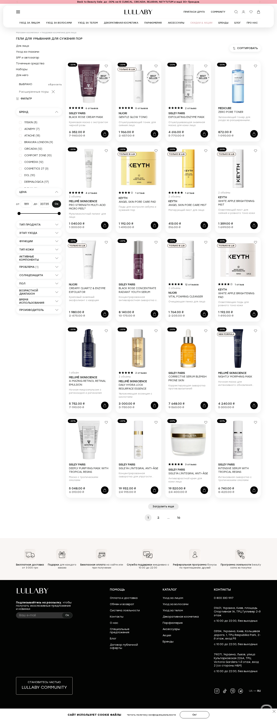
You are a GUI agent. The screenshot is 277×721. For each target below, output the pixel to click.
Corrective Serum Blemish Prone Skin (187, 376)
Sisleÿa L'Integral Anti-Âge (138, 466)
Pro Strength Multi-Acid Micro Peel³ (87, 205)
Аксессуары (171, 629)
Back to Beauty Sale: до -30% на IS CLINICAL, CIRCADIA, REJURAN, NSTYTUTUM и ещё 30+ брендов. (138, 2)
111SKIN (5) (30, 122)
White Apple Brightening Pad (236, 293)
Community (218, 12)
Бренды (168, 641)
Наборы (22, 69)
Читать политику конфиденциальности (151, 715)
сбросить (55, 84)
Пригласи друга (194, 12)
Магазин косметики (27, 32)
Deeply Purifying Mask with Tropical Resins (88, 468)
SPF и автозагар (27, 57)
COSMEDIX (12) (33, 162)
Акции (167, 635)
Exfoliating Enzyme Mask (186, 115)
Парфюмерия (173, 623)
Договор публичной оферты (124, 646)
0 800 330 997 (223, 598)
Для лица (22, 46)
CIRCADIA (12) (33, 148)
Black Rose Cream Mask (86, 115)
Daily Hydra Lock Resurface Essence (133, 385)
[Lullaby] (138, 12)
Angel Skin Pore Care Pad (137, 199)
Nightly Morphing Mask (235, 374)
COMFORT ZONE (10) (38, 155)
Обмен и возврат (122, 604)
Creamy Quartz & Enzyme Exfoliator (87, 288)
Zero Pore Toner (230, 110)
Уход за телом (173, 610)
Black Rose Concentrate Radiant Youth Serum (137, 288)
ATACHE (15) (32, 135)
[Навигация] (17, 2)
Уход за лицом (173, 598)
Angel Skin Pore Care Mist (187, 203)
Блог (113, 638)
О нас (114, 623)
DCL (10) (29, 175)
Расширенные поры (34, 91)
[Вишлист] (251, 12)
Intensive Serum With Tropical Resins (233, 468)
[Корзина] (258, 12)
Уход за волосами (175, 604)
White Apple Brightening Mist (236, 201)
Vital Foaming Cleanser (185, 294)
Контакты (116, 616)
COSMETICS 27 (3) (36, 168)
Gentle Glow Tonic (133, 115)
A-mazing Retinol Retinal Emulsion (87, 381)
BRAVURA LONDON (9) (38, 142)
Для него (22, 75)
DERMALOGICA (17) (36, 181)
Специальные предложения (119, 631)
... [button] (168, 517)
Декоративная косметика (181, 616)
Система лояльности (125, 610)
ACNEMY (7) (32, 129)
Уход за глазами (27, 51)
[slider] (19, 213)
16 (178, 517)
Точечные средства (30, 63)
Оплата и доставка (124, 598)
